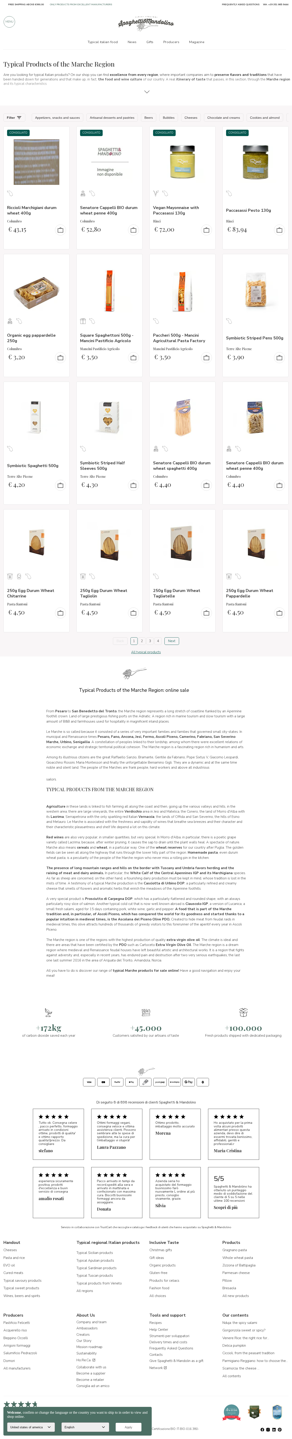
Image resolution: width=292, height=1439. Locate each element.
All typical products (146, 652)
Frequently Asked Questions (171, 1348)
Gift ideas (156, 1258)
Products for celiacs (164, 1280)
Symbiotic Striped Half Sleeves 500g (102, 465)
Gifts (150, 42)
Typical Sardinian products (96, 1268)
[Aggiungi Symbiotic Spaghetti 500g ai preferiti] (62, 388)
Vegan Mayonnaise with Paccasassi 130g (176, 210)
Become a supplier (90, 1373)
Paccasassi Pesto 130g (248, 210)
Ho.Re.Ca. (84, 1360)
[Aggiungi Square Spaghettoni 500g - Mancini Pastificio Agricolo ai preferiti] (135, 260)
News (132, 42)
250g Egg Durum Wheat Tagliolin (103, 593)
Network (156, 1368)
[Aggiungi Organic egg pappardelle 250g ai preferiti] (62, 260)
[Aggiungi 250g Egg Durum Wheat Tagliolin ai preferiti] (135, 516)
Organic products (162, 1265)
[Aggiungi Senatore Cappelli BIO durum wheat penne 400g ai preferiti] (135, 133)
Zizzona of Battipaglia (239, 1265)
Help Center (158, 1329)
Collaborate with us (91, 1367)
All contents (231, 1376)
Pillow (227, 1280)
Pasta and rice (14, 1258)
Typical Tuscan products (94, 1275)
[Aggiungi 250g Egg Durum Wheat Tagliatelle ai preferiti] (208, 516)
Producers (171, 42)
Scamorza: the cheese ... (240, 1368)
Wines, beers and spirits (21, 1296)
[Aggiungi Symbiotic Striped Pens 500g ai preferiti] (281, 260)
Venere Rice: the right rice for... (245, 1338)
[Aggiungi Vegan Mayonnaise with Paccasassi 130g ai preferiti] (208, 133)
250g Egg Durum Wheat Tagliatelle (176, 593)
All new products (235, 1296)
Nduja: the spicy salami (239, 1322)
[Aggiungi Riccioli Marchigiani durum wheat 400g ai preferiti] (62, 133)
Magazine (196, 42)
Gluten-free (158, 1273)
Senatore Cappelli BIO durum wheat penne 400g (109, 210)
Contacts (156, 1354)
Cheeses (10, 1250)
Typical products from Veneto (99, 1283)
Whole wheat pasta (237, 1258)
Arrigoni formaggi (16, 1345)
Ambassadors (87, 1328)
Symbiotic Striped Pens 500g (254, 338)
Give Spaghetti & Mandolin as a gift (176, 1361)
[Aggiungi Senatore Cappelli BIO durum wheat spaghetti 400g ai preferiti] (208, 388)
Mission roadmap (89, 1347)
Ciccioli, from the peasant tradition (248, 1353)
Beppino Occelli (15, 1338)
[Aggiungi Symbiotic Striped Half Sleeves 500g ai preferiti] (135, 388)
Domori (9, 1361)
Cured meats (13, 1273)
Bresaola (229, 1288)
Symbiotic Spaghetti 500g (32, 465)
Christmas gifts (160, 1250)
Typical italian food (103, 42)
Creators (83, 1334)
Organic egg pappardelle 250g (31, 338)
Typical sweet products (21, 1288)
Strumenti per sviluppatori (169, 1336)
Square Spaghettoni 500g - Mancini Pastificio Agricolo (106, 338)
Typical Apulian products (95, 1260)
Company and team (91, 1322)
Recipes (155, 1322)
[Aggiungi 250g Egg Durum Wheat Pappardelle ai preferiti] (281, 516)
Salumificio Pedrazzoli (20, 1353)
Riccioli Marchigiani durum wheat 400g (32, 210)
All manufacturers (17, 1368)
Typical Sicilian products (94, 1252)
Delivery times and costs (168, 1342)
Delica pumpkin (234, 1345)
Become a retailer (90, 1379)
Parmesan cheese (236, 1273)
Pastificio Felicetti (16, 1322)
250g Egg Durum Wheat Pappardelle (249, 593)
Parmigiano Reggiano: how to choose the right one (255, 1361)
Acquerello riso (15, 1330)
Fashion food (159, 1288)
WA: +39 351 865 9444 (275, 4)
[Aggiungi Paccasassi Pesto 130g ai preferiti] (281, 133)
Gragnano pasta (234, 1250)
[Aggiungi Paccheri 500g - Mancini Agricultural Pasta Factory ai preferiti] (208, 260)
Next (171, 641)
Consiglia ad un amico (93, 1386)
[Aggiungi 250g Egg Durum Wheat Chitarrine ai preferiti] (62, 516)
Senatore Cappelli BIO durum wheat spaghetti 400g (182, 465)
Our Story (83, 1340)
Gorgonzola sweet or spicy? (243, 1330)
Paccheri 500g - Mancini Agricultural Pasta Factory (179, 338)
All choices (157, 1296)
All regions (84, 1291)
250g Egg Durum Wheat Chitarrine (30, 593)
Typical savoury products (22, 1280)
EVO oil (9, 1265)
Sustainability (86, 1353)
